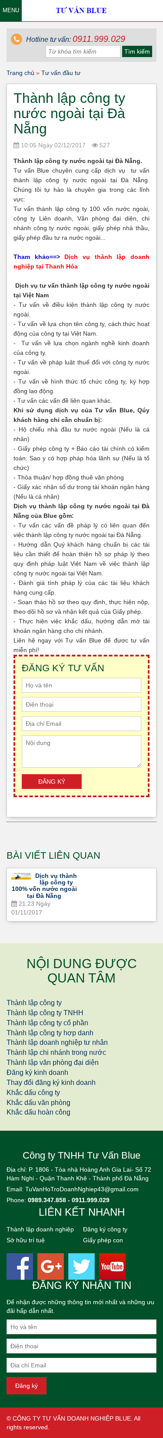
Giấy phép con (103, 1240)
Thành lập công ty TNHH (45, 1012)
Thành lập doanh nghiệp (40, 1229)
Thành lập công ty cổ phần (47, 1023)
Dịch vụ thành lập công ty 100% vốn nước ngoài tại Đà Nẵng (44, 885)
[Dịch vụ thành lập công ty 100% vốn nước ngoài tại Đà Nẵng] (21, 876)
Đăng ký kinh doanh (37, 1072)
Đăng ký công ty (105, 1229)
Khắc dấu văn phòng (38, 1102)
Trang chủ (20, 72)
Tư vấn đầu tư (60, 72)
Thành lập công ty (34, 1002)
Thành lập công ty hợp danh (50, 1033)
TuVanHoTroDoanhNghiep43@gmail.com (82, 1189)
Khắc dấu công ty (33, 1092)
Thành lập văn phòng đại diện (53, 1062)
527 (104, 145)
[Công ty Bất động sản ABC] (81, 10)
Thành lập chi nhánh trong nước (56, 1052)
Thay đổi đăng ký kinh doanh (51, 1082)
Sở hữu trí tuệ (26, 1240)
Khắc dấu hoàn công (38, 1112)
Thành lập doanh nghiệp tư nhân (57, 1042)
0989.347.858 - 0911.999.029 (69, 1200)
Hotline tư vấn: (74, 39)
